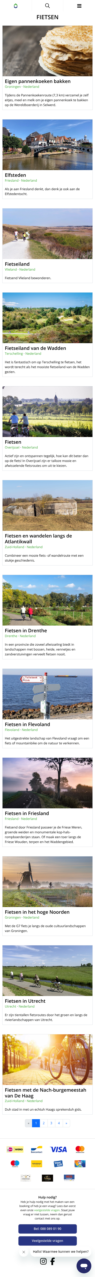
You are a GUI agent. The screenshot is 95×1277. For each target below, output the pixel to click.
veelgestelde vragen (47, 1210)
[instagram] (43, 1261)
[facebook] (52, 1261)
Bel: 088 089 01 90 (47, 1229)
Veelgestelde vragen (47, 1241)
